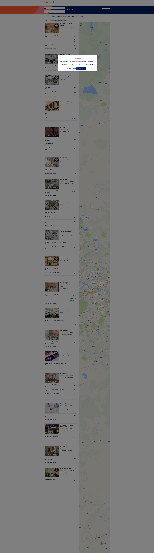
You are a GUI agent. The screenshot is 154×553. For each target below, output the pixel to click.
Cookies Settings (71, 68)
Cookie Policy (91, 64)
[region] (77, 63)
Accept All (81, 68)
